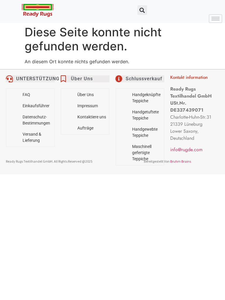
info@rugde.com (186, 149)
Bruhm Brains (180, 161)
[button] (142, 10)
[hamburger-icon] (215, 18)
